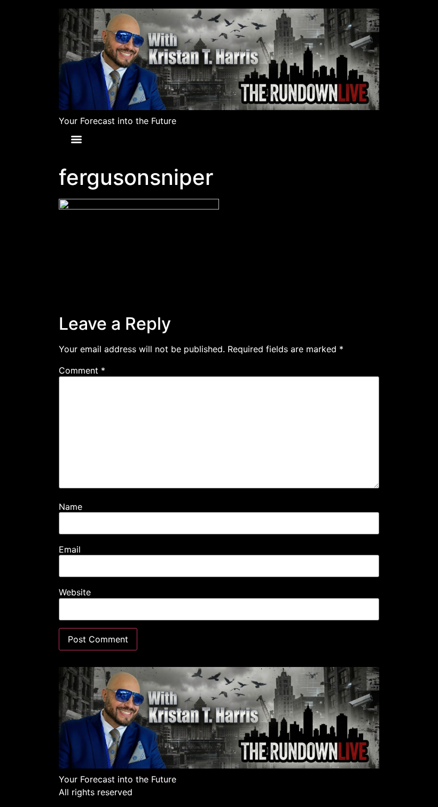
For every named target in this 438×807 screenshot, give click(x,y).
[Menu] (76, 139)
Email (70, 549)
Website (75, 592)
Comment (82, 370)
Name (70, 506)
